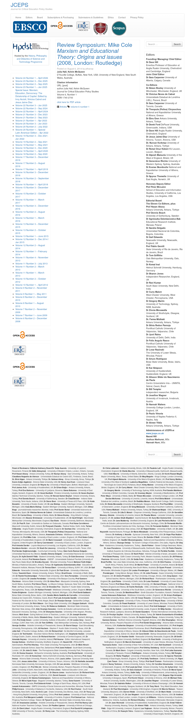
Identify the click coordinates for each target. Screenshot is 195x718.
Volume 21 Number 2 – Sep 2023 (31, 117)
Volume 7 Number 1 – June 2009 (31, 315)
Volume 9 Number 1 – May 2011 (31, 293)
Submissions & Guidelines (90, 17)
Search (177, 44)
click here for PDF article (69, 102)
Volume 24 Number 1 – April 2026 (31, 77)
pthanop (89, 68)
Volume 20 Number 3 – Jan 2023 (31, 123)
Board (40, 17)
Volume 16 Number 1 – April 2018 (31, 184)
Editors (29, 17)
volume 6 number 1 (80, 106)
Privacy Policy (137, 17)
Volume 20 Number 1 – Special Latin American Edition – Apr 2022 (31, 131)
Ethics (111, 17)
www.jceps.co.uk (155, 433)
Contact (122, 17)
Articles (63, 106)
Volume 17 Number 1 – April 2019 (31, 169)
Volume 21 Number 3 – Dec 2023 (31, 114)
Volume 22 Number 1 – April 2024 (31, 111)
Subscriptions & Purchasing (60, 17)
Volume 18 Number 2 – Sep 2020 (31, 153)
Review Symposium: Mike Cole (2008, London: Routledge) (94, 53)
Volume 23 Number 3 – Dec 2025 (31, 80)
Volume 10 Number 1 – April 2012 (31, 284)
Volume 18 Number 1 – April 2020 (31, 150)
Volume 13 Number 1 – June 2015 (31, 236)
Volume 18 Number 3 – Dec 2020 (31, 147)
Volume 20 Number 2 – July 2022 (31, 126)
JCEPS (19, 4)
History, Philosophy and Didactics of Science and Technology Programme (32, 58)
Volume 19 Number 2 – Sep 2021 (31, 141)
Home (18, 17)
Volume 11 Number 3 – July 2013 (31, 263)
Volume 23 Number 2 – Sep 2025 (31, 83)
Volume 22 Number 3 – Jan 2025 (31, 105)
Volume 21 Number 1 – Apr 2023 (31, 120)
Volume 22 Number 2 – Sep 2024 (31, 108)
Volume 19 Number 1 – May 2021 (31, 144)
